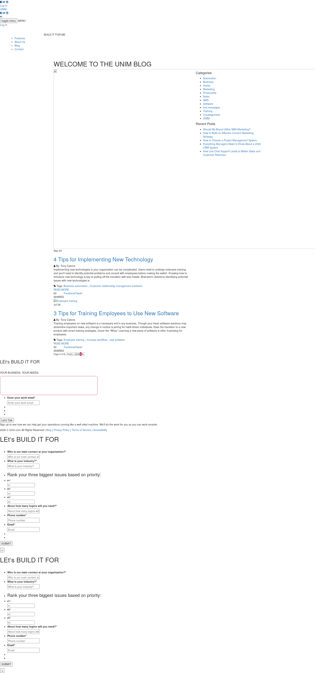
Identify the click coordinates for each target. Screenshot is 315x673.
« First (68, 354)
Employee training (74, 340)
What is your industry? (22, 461)
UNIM (206, 118)
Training (207, 111)
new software (117, 340)
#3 (9, 497)
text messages (211, 107)
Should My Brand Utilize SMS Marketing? (226, 129)
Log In (3, 5)
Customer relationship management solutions (116, 286)
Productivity (209, 93)
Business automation (76, 286)
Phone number (16, 515)
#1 (9, 480)
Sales (206, 96)
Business (208, 82)
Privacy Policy (61, 430)
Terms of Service (81, 430)
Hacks (206, 85)
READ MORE (61, 289)
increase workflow (97, 340)
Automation (209, 78)
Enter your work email (21, 397)
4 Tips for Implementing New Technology (103, 259)
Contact (19, 49)
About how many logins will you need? (32, 506)
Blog (17, 45)
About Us (20, 42)
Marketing (209, 89)
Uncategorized (211, 114)
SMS (206, 100)
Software (208, 104)
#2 (9, 488)
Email (11, 524)
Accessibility (100, 430)
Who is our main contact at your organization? (36, 451)
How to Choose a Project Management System (230, 140)
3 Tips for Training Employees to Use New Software (116, 313)
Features (20, 38)
